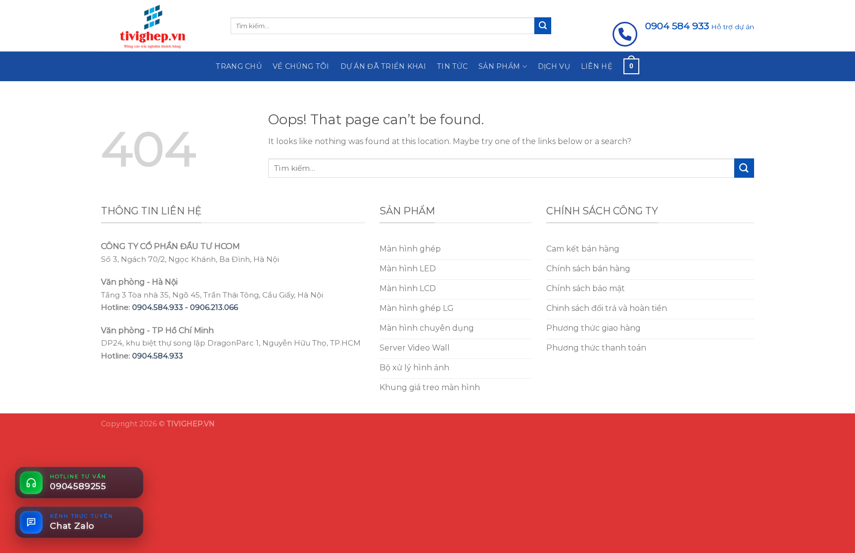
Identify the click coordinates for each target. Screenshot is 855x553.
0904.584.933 (157, 355)
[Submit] (542, 25)
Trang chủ (239, 66)
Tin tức (452, 66)
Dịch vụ (554, 66)
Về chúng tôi (301, 66)
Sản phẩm (499, 66)
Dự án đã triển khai (383, 66)
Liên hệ (597, 66)
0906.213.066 (214, 307)
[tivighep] (158, 25)
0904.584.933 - (161, 307)
